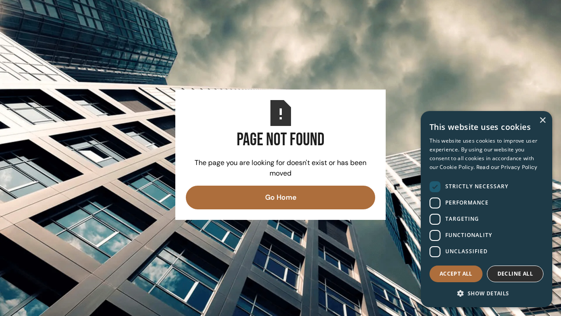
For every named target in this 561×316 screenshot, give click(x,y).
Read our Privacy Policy (507, 167)
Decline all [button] (515, 273)
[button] (486, 293)
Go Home (280, 197)
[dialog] (486, 209)
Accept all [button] (456, 273)
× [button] (542, 120)
